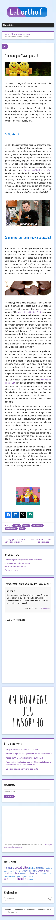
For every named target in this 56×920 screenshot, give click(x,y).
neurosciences (11, 529)
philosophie (11, 873)
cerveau (26, 526)
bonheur (17, 526)
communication (16, 879)
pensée (43, 874)
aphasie (17, 876)
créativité (21, 867)
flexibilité (49, 874)
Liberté (30, 879)
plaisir (22, 529)
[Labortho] (28, 12)
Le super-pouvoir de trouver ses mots (18, 563)
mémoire (9, 867)
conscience (25, 874)
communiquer (37, 526)
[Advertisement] (28, 478)
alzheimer (31, 868)
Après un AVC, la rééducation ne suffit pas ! (24, 758)
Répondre (45, 608)
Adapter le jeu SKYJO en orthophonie (22, 749)
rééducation (18, 871)
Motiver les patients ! (12, 570)
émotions (40, 868)
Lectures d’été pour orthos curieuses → (41, 540)
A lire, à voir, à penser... (20, 34)
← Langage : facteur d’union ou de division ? (15, 540)
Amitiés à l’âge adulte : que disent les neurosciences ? (24, 560)
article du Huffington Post (29, 312)
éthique (30, 876)
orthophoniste (9, 876)
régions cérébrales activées (37, 170)
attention (24, 876)
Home (6, 34)
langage (35, 873)
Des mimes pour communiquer (15, 567)
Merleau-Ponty (30, 870)
